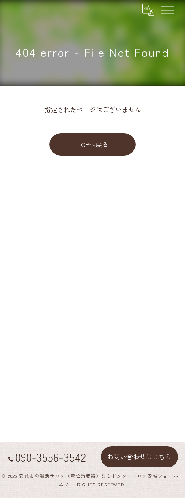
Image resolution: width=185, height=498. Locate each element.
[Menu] (167, 9)
